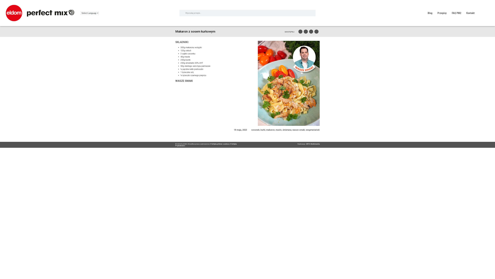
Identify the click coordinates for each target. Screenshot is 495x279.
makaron (270, 130)
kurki (263, 130)
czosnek (255, 130)
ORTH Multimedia (313, 144)
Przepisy (442, 13)
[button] (300, 32)
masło (279, 130)
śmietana (287, 130)
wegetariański (313, 130)
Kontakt (470, 13)
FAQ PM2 (456, 13)
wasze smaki (298, 130)
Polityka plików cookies (219, 144)
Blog (430, 13)
